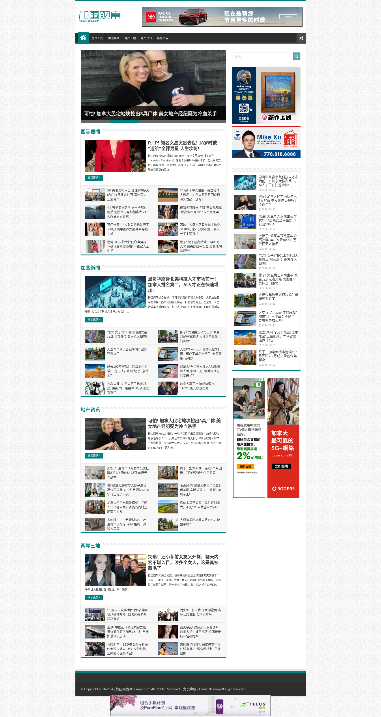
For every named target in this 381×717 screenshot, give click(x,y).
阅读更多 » (94, 177)
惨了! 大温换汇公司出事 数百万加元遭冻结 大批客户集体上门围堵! (200, 336)
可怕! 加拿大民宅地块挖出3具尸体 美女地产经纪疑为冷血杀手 (150, 113)
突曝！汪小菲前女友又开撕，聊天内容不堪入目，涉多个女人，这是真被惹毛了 (183, 562)
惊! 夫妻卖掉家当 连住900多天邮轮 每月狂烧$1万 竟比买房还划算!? (128, 195)
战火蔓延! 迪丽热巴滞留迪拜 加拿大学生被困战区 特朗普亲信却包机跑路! (200, 631)
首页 (83, 37)
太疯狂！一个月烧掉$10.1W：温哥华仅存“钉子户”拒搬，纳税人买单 (128, 524)
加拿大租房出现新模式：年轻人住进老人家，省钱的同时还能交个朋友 (127, 507)
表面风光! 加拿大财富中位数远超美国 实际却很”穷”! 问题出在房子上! (201, 490)
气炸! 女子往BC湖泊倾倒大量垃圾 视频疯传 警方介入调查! (278, 259)
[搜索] (296, 56)
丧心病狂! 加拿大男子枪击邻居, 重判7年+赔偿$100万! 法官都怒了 (128, 388)
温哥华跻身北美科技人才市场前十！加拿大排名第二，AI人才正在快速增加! (183, 285)
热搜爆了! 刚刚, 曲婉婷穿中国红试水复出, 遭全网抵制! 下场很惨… (200, 649)
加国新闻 (97, 38)
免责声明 (189, 689)
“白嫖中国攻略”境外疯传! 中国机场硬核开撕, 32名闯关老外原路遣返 (127, 614)
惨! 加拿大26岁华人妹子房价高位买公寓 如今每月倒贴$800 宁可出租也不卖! (128, 490)
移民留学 (162, 38)
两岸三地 (130, 38)
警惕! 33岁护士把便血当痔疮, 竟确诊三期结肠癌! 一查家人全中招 (128, 246)
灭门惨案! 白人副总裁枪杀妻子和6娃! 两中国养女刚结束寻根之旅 (128, 229)
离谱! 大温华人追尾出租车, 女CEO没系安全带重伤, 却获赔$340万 (278, 220)
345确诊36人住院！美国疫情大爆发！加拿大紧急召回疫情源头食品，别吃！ (200, 195)
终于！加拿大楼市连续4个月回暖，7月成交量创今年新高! (278, 356)
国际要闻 (114, 38)
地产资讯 (146, 38)
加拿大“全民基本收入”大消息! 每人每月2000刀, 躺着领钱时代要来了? (200, 371)
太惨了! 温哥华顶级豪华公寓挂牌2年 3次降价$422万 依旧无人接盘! (128, 472)
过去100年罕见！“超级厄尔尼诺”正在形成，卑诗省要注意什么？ (127, 371)
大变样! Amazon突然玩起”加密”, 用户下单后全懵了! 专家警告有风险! (201, 354)
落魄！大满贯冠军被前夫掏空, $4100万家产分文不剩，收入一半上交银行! (200, 229)
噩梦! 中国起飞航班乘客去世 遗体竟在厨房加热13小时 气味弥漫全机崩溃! (128, 631)
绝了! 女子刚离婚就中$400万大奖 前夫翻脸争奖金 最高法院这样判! (201, 246)
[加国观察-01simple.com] (100, 15)
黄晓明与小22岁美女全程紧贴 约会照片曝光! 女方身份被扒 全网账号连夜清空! (127, 649)
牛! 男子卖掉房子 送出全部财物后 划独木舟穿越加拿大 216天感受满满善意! (127, 212)
